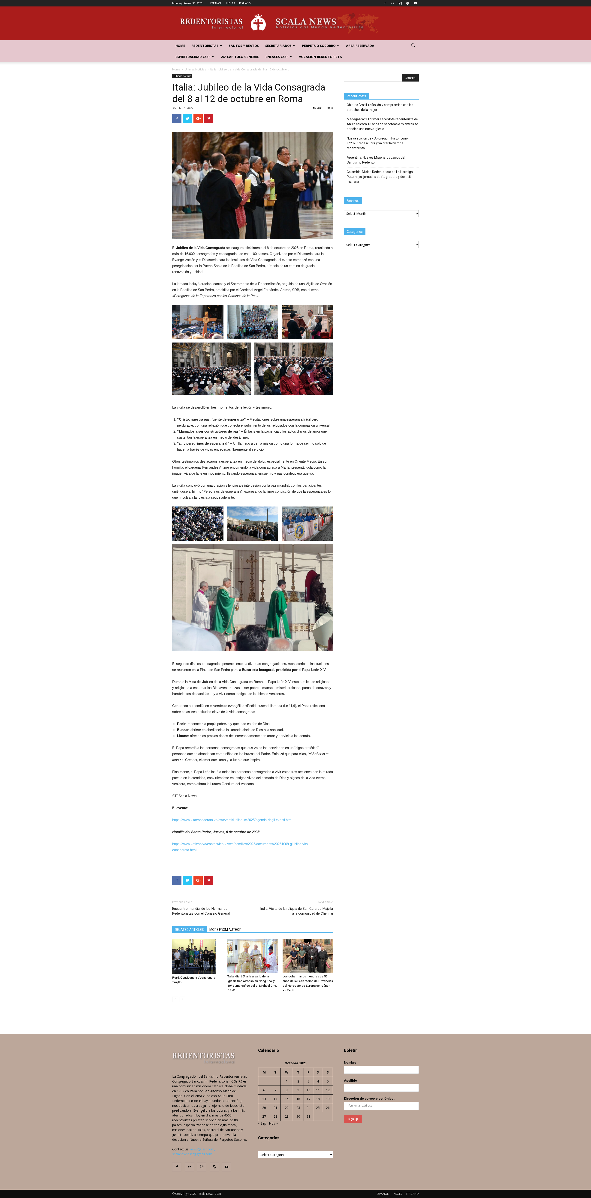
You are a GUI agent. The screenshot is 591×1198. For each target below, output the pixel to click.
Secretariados (278, 45)
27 (264, 1116)
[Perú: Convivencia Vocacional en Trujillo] (197, 956)
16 (298, 1099)
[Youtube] (415, 3)
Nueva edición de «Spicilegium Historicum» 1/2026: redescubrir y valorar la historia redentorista (378, 143)
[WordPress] (407, 3)
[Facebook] (384, 3)
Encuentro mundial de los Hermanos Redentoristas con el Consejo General (201, 911)
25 (318, 1107)
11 (318, 1090)
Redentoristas (205, 45)
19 (328, 1099)
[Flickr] (392, 3)
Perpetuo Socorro (319, 45)
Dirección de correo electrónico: (369, 1098)
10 (308, 1090)
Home (180, 45)
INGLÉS (230, 3)
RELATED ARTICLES (189, 929)
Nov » (273, 1123)
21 (275, 1107)
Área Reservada (360, 45)
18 (318, 1099)
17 (308, 1099)
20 (264, 1107)
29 (287, 1116)
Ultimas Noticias (195, 69)
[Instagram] (400, 3)
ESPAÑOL (216, 3)
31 (308, 1116)
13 (264, 1099)
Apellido (350, 1080)
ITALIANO (245, 3)
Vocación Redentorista (320, 57)
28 (275, 1116)
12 (328, 1090)
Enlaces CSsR (277, 57)
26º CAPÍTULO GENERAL (240, 57)
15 (287, 1099)
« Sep (262, 1123)
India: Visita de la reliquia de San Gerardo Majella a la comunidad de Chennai (296, 911)
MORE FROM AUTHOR (225, 929)
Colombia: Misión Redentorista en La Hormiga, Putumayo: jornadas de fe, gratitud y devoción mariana (380, 176)
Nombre (350, 1062)
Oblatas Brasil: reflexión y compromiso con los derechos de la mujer (380, 107)
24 (308, 1107)
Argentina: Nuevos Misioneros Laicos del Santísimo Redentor (376, 160)
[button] (413, 46)
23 (298, 1107)
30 (298, 1116)
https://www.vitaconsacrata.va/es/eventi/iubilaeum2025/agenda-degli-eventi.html (232, 820)
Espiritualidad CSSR (193, 57)
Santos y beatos (244, 45)
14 (275, 1099)
